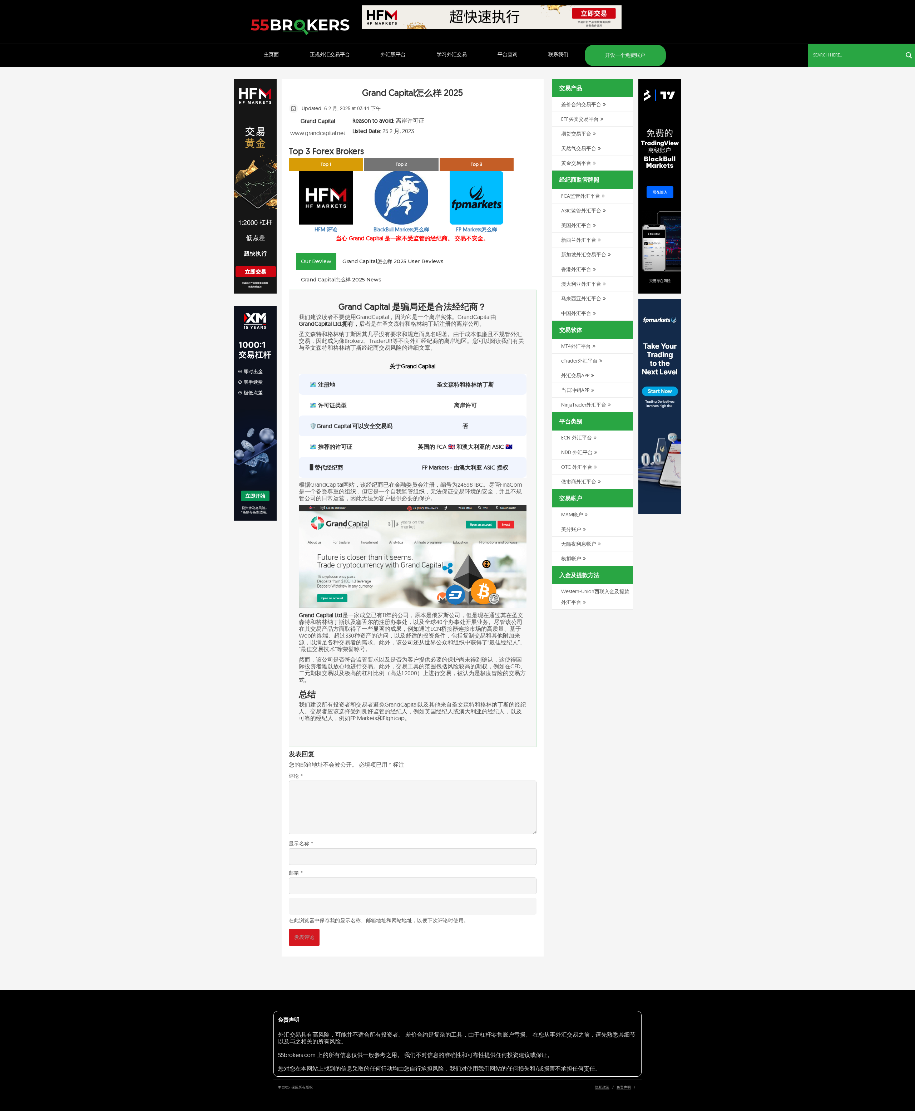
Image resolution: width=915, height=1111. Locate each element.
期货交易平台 (576, 134)
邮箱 (296, 873)
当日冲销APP (575, 390)
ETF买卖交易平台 (580, 119)
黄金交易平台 (576, 163)
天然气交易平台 (578, 148)
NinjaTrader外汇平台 (583, 405)
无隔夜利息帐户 (578, 544)
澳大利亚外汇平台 (581, 284)
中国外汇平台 (576, 313)
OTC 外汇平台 (576, 467)
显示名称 (301, 843)
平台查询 (508, 54)
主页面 (271, 54)
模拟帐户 (571, 558)
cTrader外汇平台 (579, 361)
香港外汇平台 (576, 269)
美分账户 (571, 529)
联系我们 (558, 54)
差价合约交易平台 (581, 104)
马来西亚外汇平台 (581, 298)
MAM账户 (572, 514)
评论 (296, 776)
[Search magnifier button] (909, 55)
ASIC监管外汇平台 (581, 210)
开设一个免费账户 (625, 55)
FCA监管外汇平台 (580, 196)
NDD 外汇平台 (577, 452)
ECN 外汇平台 (576, 437)
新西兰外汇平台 (578, 240)
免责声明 (624, 1087)
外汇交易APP (575, 375)
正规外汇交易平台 (330, 54)
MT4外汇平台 (576, 346)
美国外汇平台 (576, 225)
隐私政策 (602, 1087)
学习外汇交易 (452, 54)
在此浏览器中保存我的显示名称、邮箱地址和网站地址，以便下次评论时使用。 (379, 920)
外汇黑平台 (393, 54)
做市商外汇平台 (578, 481)
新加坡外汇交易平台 (583, 254)
